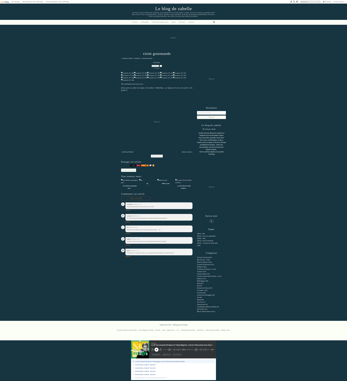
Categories (137, 58)
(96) (202, 281)
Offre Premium (200, 330)
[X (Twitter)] (294, 2)
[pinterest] (297, 2)
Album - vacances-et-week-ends (207, 243)
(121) (209, 276)
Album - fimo (201, 238)
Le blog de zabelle (173, 8)
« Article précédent (127, 152)
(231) (205, 264)
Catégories (145, 22)
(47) (204, 288)
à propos (178, 354)
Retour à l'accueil (157, 156)
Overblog (184, 325)
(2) (202, 309)
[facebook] (291, 2)
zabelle (212, 152)
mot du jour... (156, 62)
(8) (199, 297)
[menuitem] (135, 22)
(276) (204, 262)
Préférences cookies (225, 330)
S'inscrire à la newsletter (128, 170)
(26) (201, 293)
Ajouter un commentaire (136, 198)
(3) (202, 304)
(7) (201, 302)
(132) (201, 271)
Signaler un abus (171, 330)
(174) (206, 269)
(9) (206, 295)
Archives (182, 22)
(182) (201, 267)
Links (199, 245)
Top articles (157, 330)
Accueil (135, 22)
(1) (206, 311)
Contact (191, 22)
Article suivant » (187, 152)
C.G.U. (178, 330)
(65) (200, 283)
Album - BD (201, 234)
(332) (203, 260)
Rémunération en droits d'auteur (188, 330)
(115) (201, 278)
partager (168, 354)
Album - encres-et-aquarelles (206, 236)
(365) (204, 257)
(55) (199, 285)
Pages (174, 22)
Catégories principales (160, 22)
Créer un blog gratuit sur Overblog (146, 330)
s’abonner (157, 354)
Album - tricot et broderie (205, 241)
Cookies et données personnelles (212, 330)
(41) (202, 290)
